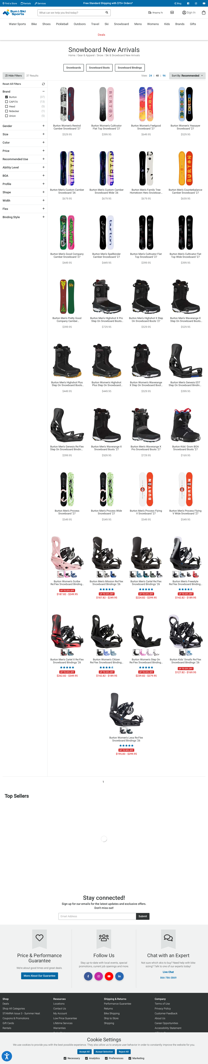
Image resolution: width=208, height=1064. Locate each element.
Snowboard (121, 24)
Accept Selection (104, 1051)
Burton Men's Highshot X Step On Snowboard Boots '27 (146, 320)
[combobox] (74, 12)
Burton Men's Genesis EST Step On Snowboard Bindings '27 (185, 384)
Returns (108, 1008)
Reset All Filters (12, 83)
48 (157, 75)
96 (164, 75)
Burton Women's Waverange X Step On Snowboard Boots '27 (146, 384)
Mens (138, 24)
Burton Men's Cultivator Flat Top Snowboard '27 (146, 255)
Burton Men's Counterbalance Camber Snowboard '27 (185, 191)
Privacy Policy (163, 1008)
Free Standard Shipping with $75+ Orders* (108, 3)
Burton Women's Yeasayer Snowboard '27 (185, 127)
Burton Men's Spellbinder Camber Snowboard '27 (106, 255)
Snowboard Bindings (130, 67)
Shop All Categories (14, 1008)
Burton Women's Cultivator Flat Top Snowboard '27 (106, 127)
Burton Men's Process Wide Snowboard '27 (106, 512)
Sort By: (185, 75)
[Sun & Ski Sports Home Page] (14, 12)
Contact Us (59, 1008)
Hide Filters (15, 75)
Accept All (84, 1051)
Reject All (124, 1051)
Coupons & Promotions (16, 1018)
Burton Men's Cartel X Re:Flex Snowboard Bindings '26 (67, 661)
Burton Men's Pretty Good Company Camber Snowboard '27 (66, 320)
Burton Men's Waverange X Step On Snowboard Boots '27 (185, 320)
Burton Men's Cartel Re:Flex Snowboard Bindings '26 (146, 583)
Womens (153, 24)
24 (150, 75)
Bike (34, 24)
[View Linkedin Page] (119, 976)
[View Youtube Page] (204, 3)
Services (41, 3)
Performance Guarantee (117, 1003)
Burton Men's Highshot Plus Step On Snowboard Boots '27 (67, 384)
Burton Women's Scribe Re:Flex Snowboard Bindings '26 (67, 583)
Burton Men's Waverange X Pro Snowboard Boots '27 (146, 448)
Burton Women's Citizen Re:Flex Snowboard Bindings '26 (106, 661)
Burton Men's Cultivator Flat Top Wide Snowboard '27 (185, 255)
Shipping (109, 1023)
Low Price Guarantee (65, 1018)
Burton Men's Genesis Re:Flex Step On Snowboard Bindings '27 (67, 448)
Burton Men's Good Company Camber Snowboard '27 (67, 255)
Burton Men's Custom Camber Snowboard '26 (67, 191)
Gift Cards (8, 1023)
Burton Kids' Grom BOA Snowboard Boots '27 (185, 448)
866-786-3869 (168, 977)
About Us (160, 1018)
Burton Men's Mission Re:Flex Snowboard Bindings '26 (106, 583)
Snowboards (73, 67)
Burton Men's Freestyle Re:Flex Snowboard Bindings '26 (185, 583)
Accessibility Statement (168, 1028)
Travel (95, 24)
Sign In (190, 12)
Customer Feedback (166, 1013)
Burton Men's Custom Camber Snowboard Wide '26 (107, 191)
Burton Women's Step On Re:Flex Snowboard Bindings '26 (146, 661)
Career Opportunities (166, 1023)
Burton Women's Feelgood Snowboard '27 (146, 127)
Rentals (27, 3)
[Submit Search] (106, 12)
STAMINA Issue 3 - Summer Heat (21, 1013)
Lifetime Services (62, 1023)
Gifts (193, 24)
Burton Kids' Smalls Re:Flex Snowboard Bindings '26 (185, 661)
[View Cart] (203, 12)
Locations (59, 1003)
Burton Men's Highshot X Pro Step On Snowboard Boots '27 (106, 320)
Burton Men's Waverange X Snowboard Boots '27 (106, 448)
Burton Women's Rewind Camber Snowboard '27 (67, 127)
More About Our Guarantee (39, 975)
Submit (143, 916)
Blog (178, 3)
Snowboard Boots (99, 67)
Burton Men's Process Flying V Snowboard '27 (146, 512)
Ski (107, 24)
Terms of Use (162, 1003)
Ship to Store (111, 1018)
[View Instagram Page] (196, 3)
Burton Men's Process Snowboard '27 (67, 512)
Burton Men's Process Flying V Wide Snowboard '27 (185, 512)
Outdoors (80, 24)
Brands (179, 24)
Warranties (59, 1028)
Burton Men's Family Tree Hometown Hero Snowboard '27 (146, 191)
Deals (101, 34)
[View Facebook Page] (188, 3)
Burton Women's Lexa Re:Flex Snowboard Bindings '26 (126, 739)
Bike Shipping (112, 1013)
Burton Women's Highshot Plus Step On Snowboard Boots (106, 384)
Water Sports (17, 24)
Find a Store (10, 3)
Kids (167, 24)
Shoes (46, 24)
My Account (60, 1013)
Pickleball (62, 24)
